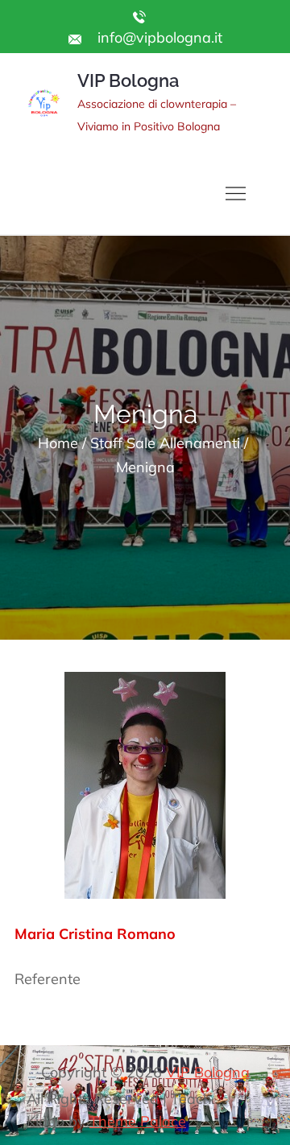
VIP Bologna (128, 80)
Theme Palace (137, 1121)
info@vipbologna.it (157, 37)
